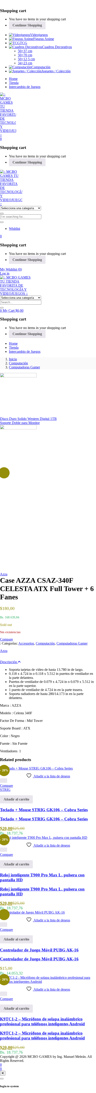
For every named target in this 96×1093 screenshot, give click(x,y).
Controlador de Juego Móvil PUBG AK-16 (39, 950)
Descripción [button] (9, 662)
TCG (23, 43)
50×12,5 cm (26, 59)
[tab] (48, 662)
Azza (3, 574)
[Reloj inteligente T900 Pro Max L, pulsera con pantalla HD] (43, 837)
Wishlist (14, 228)
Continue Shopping (27, 25)
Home (13, 79)
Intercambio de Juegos (24, 87)
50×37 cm (25, 51)
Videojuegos (39, 35)
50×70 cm (25, 55)
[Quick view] (3, 780)
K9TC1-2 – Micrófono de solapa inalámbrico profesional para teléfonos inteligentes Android (42, 1021)
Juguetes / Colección (56, 71)
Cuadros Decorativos (57, 47)
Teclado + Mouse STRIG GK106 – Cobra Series (44, 809)
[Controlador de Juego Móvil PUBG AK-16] (32, 912)
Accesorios (26, 643)
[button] (1, 139)
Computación (40, 67)
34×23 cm (25, 63)
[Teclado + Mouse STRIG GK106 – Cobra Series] (36, 768)
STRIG (5, 790)
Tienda (14, 83)
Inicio (13, 359)
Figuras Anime (43, 39)
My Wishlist (11, 269)
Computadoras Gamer (24, 367)
